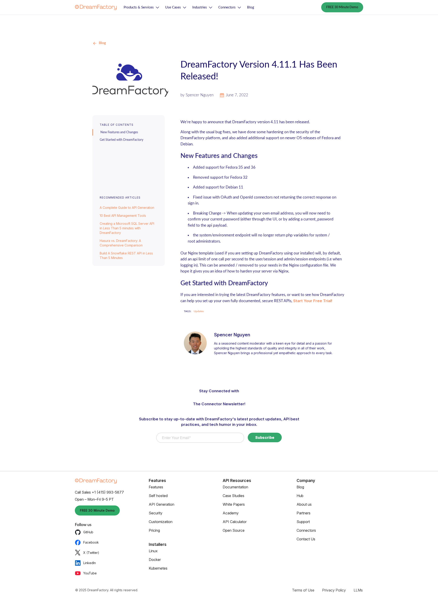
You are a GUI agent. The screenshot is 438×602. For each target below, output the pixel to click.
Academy (231, 513)
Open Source (234, 530)
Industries (199, 7)
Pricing (154, 530)
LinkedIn (89, 563)
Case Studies (233, 495)
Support (303, 521)
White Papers (234, 504)
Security (155, 513)
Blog (250, 7)
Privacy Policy (334, 590)
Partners (303, 513)
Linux (153, 551)
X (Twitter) (91, 553)
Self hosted (158, 495)
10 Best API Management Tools (123, 215)
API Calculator (235, 521)
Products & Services (139, 7)
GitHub (88, 532)
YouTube (90, 573)
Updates (199, 311)
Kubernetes (158, 568)
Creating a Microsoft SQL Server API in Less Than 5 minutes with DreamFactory (127, 228)
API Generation (161, 504)
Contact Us (306, 539)
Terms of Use (303, 590)
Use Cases (173, 7)
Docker (155, 559)
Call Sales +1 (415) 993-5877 (99, 492)
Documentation (235, 487)
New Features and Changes (119, 132)
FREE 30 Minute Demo (342, 7)
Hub (300, 495)
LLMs (358, 590)
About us (304, 504)
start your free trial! (312, 300)
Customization (160, 521)
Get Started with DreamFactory (121, 139)
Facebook (91, 542)
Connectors (227, 7)
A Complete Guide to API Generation (127, 207)
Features (156, 487)
